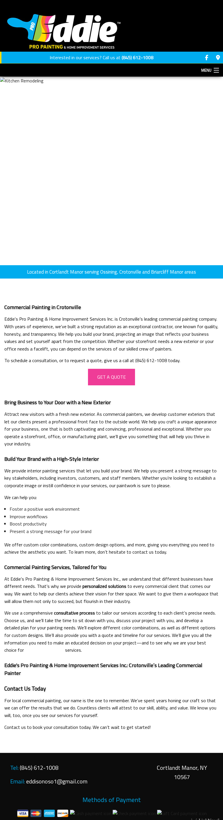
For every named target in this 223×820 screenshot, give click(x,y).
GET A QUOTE (111, 376)
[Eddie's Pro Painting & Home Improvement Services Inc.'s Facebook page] (207, 57)
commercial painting (44, 649)
